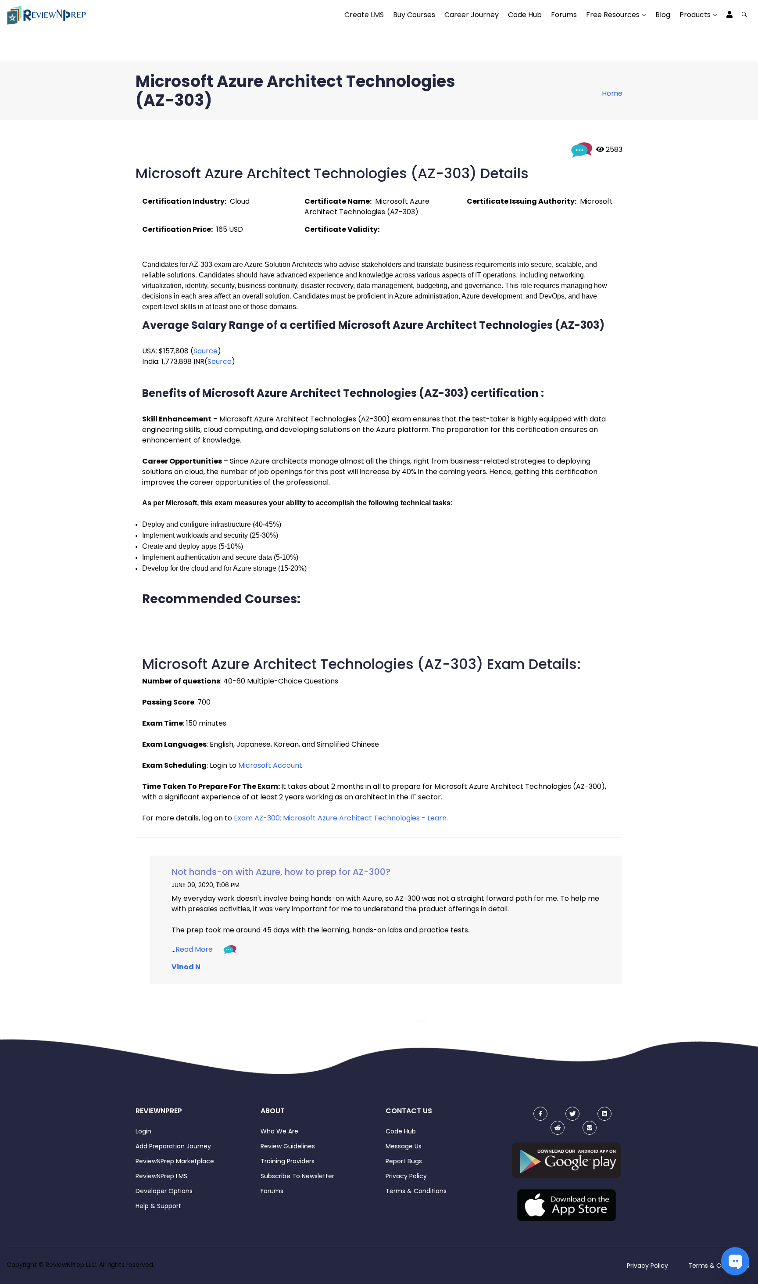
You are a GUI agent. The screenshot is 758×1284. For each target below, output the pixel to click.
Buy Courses (414, 15)
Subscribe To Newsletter (297, 1176)
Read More (194, 949)
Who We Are (279, 1131)
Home (612, 93)
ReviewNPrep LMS (161, 1176)
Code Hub (525, 15)
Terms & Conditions (416, 1191)
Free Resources (613, 15)
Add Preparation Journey (173, 1146)
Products (695, 15)
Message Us (404, 1146)
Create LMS (364, 15)
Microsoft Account (270, 765)
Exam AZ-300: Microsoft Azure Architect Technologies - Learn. (341, 818)
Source (205, 351)
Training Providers (288, 1161)
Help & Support (158, 1205)
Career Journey (471, 15)
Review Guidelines (288, 1146)
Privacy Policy (406, 1176)
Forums (564, 15)
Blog (662, 15)
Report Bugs (404, 1161)
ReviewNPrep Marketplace (175, 1161)
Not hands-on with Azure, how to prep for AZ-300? (281, 872)
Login (143, 1131)
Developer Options (164, 1191)
